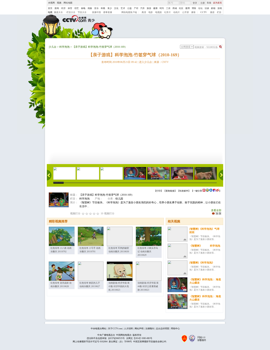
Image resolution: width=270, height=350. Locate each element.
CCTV (203, 12)
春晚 (83, 8)
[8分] (94, 213)
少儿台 (52, 46)
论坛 (200, 8)
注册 (202, 3)
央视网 (51, 2)
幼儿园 (119, 198)
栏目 (219, 12)
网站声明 (139, 328)
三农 (168, 8)
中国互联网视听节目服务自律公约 (149, 341)
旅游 (149, 8)
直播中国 (96, 12)
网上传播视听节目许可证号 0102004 (90, 341)
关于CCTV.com (115, 328)
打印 (158, 191)
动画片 (176, 12)
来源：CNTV (161, 62)
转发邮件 (183, 191)
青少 (109, 8)
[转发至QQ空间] (207, 191)
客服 (209, 2)
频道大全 (58, 12)
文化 (116, 8)
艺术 (123, 8)
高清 (144, 12)
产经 (136, 8)
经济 (63, 8)
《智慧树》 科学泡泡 (204, 245)
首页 (50, 8)
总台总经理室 (162, 328)
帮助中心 (175, 328)
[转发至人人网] (210, 191)
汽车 (142, 8)
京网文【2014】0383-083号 (139, 338)
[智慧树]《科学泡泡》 (201, 262)
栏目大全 (70, 12)
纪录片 (167, 12)
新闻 (57, 8)
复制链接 (170, 191)
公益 (129, 8)
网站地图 (68, 2)
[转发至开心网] (204, 191)
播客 (193, 12)
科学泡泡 (64, 46)
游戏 (219, 8)
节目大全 (82, 12)
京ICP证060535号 (116, 338)
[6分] (90, 213)
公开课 (185, 12)
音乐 (96, 8)
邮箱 (213, 8)
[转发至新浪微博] (217, 191)
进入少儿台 (145, 62)
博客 (194, 8)
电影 (150, 12)
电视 (50, 12)
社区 (181, 8)
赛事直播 (107, 12)
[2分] (83, 213)
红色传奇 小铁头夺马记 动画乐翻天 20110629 (148, 251)
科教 (103, 8)
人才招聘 (128, 328)
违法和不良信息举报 (97, 338)
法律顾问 (149, 328)
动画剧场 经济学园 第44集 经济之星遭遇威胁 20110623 (148, 286)
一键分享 (197, 191)
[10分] (98, 213)
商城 (174, 8)
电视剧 (158, 12)
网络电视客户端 (129, 12)
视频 (59, 2)
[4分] (87, 213)
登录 (195, 3)
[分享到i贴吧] (214, 191)
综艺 (76, 8)
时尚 (162, 8)
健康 (155, 8)
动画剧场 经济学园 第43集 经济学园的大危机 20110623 (119, 286)
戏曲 (90, 8)
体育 (70, 8)
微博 (187, 8)
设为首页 (217, 2)
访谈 (207, 8)
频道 (212, 12)
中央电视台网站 (98, 328)
